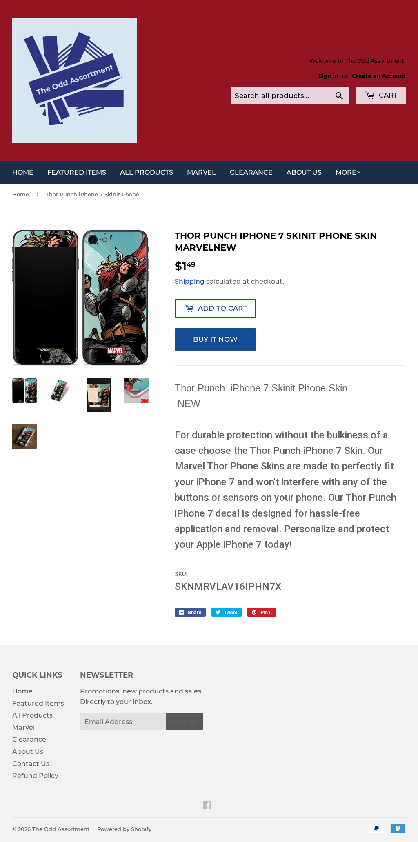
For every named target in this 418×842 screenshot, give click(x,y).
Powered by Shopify (124, 829)
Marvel (201, 172)
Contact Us (30, 764)
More (346, 172)
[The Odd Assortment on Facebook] (207, 806)
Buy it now (215, 339)
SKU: (182, 574)
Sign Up (184, 722)
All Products (146, 172)
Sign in (328, 76)
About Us (304, 172)
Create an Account (379, 76)
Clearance (251, 172)
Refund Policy (35, 776)
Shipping (190, 281)
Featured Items (76, 172)
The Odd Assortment (60, 829)
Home (22, 172)
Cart (387, 95)
